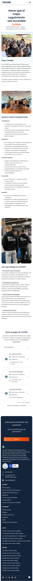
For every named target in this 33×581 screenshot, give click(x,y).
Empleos (4, 512)
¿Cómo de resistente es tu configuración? (14, 536)
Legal (3, 520)
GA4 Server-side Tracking (9, 550)
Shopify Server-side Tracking (10, 568)
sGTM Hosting (6, 487)
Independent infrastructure (10, 492)
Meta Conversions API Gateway (11, 490)
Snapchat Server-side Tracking (11, 565)
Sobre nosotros (6, 510)
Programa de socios (8, 515)
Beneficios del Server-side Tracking (12, 538)
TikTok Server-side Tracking (10, 560)
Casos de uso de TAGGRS (9, 497)
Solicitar (16, 439)
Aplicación (5, 495)
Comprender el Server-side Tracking (12, 533)
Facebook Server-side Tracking (11, 553)
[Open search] (27, 2)
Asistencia (5, 517)
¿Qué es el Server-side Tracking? (11, 531)
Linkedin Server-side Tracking (10, 558)
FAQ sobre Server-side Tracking (11, 543)
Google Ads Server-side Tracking (11, 555)
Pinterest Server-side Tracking (10, 563)
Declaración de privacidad (9, 522)
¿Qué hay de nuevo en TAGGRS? (11, 502)
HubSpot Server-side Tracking (10, 570)
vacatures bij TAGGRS (19, 405)
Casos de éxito (6, 500)
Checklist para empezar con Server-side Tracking (16, 541)
